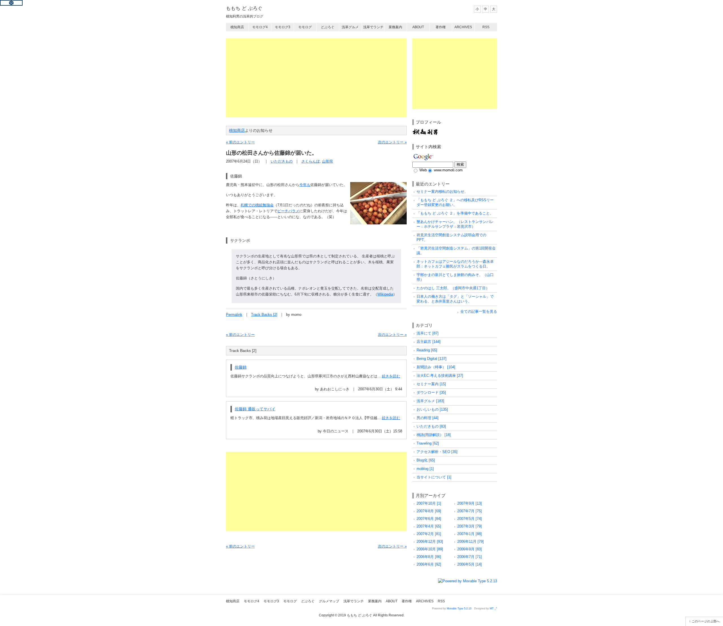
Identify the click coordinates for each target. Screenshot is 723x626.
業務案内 (395, 27)
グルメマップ (329, 601)
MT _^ (493, 608)
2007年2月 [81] (429, 534)
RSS (485, 27)
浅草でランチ (373, 27)
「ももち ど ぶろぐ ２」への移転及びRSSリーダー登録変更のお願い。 (455, 202)
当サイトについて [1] (434, 477)
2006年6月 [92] (429, 564)
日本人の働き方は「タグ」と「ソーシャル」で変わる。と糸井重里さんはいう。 (455, 298)
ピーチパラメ (288, 211)
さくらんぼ (310, 161)
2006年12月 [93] (430, 541)
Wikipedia (385, 294)
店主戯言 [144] (429, 342)
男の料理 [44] (428, 418)
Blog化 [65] (426, 460)
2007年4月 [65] (429, 526)
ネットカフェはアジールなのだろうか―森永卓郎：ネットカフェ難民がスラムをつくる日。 (455, 263)
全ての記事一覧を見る (478, 311)
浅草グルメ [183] (430, 401)
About (418, 27)
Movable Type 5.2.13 (459, 608)
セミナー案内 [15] (431, 384)
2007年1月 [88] (469, 534)
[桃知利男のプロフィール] (425, 130)
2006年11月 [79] (470, 541)
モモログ (305, 27)
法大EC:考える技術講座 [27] (440, 375)
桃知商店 (237, 27)
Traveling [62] (428, 443)
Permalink (234, 314)
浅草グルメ (350, 27)
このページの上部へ (706, 621)
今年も (304, 185)
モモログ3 (282, 27)
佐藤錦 (241, 367)
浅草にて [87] (428, 333)
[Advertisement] (316, 77)
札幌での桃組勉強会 (257, 205)
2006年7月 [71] (469, 557)
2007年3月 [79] (469, 526)
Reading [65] (427, 350)
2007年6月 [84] (429, 518)
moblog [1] (425, 469)
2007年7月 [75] (469, 511)
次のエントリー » (392, 142)
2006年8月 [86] (429, 557)
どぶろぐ (327, 27)
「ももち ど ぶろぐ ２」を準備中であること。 (455, 213)
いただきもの (282, 161)
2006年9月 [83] (469, 549)
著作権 (440, 27)
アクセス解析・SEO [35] (437, 452)
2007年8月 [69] (429, 511)
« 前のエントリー (240, 142)
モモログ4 (260, 27)
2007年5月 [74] (469, 518)
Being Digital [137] (432, 358)
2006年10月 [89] (430, 549)
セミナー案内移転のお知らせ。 (442, 191)
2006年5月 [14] (469, 564)
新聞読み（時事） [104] (436, 367)
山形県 (327, 161)
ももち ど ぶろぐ (244, 8)
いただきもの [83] (431, 426)
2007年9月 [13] (469, 503)
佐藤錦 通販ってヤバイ (255, 409)
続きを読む (391, 376)
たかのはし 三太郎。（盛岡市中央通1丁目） (453, 288)
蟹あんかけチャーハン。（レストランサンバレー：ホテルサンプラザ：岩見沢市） (455, 224)
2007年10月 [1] (429, 503)
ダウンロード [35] (431, 392)
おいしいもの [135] (432, 409)
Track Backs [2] (264, 314)
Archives (463, 27)
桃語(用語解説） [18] (434, 435)
